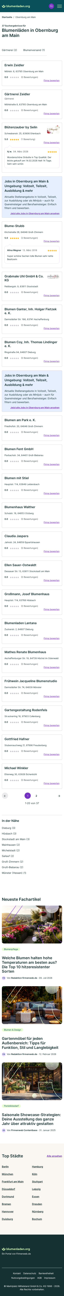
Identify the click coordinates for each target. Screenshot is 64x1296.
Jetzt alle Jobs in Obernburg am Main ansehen (34, 213)
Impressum (49, 1278)
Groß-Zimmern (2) (12, 861)
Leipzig (36, 1189)
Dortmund (8, 1196)
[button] (51, 6)
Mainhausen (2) (11, 844)
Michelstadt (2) (11, 850)
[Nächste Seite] (59, 796)
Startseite (7, 17)
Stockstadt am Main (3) (16, 839)
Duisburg (7, 1219)
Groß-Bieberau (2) (12, 867)
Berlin (5, 1166)
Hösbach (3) (9, 833)
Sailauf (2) (8, 856)
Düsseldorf (8, 1189)
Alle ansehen (54, 1156)
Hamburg (37, 1166)
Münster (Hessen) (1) (14, 872)
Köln (34, 1174)
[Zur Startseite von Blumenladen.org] (16, 6)
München (7, 1174)
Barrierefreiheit (46, 1273)
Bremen (6, 1204)
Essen (35, 1196)
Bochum (37, 1219)
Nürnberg (37, 1211)
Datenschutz (29, 1273)
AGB (39, 1278)
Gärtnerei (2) (9, 50)
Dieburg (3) (8, 827)
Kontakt (17, 1273)
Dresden (37, 1204)
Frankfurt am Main (13, 1181)
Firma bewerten (51, 80)
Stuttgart (37, 1181)
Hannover (8, 1211)
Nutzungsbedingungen (23, 1278)
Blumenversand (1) (34, 50)
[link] (32, 73)
